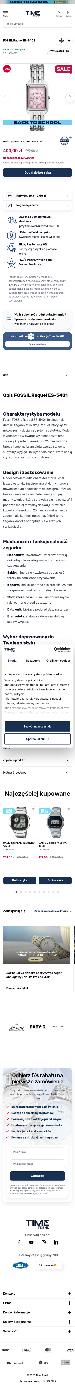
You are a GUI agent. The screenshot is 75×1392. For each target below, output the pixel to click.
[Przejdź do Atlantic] (16, 1027)
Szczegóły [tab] (33, 660)
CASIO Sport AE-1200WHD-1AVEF (19, 844)
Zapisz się (37, 1175)
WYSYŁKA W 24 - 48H (59, 51)
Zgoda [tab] (12, 660)
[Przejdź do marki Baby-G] (37, 1026)
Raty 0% (42, 196)
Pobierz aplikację (37, 344)
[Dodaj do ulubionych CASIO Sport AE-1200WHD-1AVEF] (33, 809)
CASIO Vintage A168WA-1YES (53, 844)
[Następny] (70, 97)
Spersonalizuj (35, 739)
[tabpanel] (37, 554)
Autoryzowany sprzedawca (20, 141)
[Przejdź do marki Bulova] (58, 1027)
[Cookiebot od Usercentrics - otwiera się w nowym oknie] (54, 649)
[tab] (37, 375)
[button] (37, 97)
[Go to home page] (33, 14)
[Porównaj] (61, 40)
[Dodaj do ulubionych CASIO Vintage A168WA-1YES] (69, 809)
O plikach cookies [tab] (58, 660)
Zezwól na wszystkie (37, 726)
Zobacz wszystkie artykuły (53, 911)
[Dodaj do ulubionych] (69, 40)
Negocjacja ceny (42, 205)
